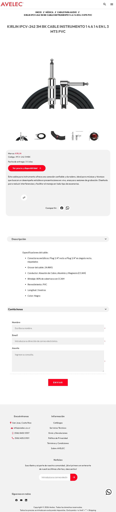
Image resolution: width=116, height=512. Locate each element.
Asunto (15, 348)
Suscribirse (73, 477)
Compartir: (51, 208)
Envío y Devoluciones (58, 433)
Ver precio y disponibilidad (25, 168)
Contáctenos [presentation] (15, 309)
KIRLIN (18, 153)
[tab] (16, 309)
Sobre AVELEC (58, 448)
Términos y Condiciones (58, 443)
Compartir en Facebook (61, 208)
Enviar (58, 382)
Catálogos (58, 423)
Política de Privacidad (58, 438)
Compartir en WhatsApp (67, 208)
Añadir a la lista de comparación (24, 197)
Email (15, 335)
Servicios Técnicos (58, 428)
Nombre (16, 322)
